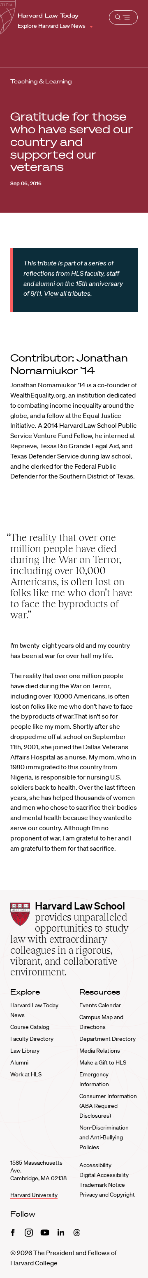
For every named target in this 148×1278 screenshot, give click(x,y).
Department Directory (107, 1038)
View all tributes (67, 293)
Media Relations (99, 1050)
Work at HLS (26, 1074)
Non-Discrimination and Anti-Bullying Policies (104, 1137)
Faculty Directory (31, 1038)
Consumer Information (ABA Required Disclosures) (108, 1105)
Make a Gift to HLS (102, 1062)
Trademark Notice (102, 1184)
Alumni (19, 1062)
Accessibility (95, 1165)
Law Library (24, 1050)
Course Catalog (29, 1027)
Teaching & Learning (41, 81)
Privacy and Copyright (107, 1194)
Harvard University (34, 1195)
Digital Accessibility (104, 1175)
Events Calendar (100, 1005)
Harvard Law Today (48, 15)
